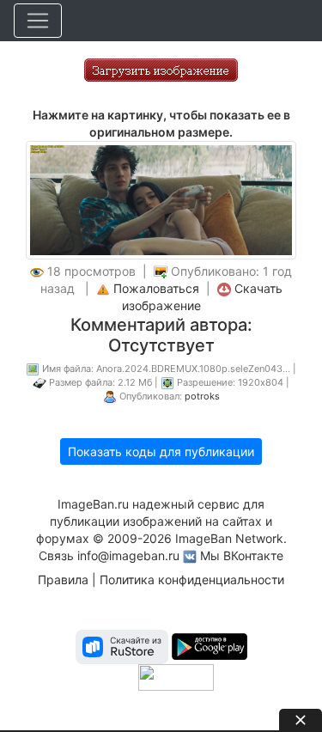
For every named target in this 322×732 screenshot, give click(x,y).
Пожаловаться (156, 288)
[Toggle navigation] (38, 20)
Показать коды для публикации (161, 451)
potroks (202, 396)
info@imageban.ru (128, 555)
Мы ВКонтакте (241, 555)
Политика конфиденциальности (192, 579)
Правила (63, 579)
